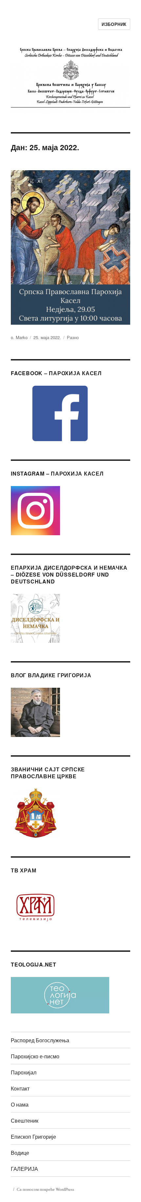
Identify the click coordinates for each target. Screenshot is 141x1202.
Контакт (20, 1088)
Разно (73, 337)
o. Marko (19, 337)
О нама (20, 1104)
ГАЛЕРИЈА (24, 1168)
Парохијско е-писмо (35, 1056)
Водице (20, 1152)
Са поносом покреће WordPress (45, 1189)
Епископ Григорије (33, 1136)
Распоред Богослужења (40, 1040)
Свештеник (24, 1120)
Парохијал (23, 1072)
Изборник (114, 24)
